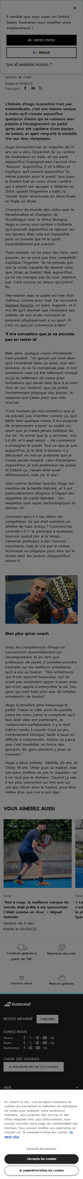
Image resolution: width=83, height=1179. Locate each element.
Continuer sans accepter (41, 1148)
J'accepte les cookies (41, 1159)
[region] (41, 1134)
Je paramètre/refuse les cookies (41, 1170)
